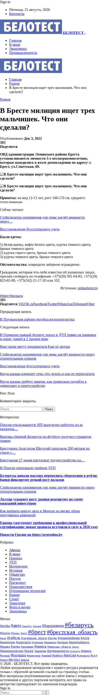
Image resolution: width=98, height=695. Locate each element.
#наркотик (40, 651)
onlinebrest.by (88, 288)
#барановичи (53, 626)
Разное (5, 99)
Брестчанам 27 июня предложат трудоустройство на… (42, 460)
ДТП (13, 562)
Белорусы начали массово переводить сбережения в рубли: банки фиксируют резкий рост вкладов (49, 478)
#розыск (16, 296)
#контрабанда (79, 642)
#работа (57, 655)
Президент (17, 583)
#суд (93, 655)
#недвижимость (58, 651)
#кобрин (62, 642)
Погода (15, 578)
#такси (4, 659)
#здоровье (37, 642)
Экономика (18, 49)
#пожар (5, 655)
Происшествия (20, 587)
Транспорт (17, 603)
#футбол (14, 659)
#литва (15, 646)
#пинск (86, 651)
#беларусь (79, 624)
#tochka (5, 626)
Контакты (16, 14)
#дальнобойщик (69, 638)
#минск (40, 646)
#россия (70, 655)
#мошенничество (11, 651)
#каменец (50, 642)
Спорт (14, 599)
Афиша (14, 550)
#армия (37, 626)
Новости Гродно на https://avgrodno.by (31, 534)
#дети (85, 638)
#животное (7, 642)
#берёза (5, 633)
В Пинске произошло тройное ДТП (28, 468)
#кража (5, 646)
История (15, 570)
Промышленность (23, 53)
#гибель (13, 638)
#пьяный (46, 655)
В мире (14, 44)
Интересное (18, 566)
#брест (5, 296)
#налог (29, 651)
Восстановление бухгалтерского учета (29, 229)
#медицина (27, 646)
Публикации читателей (27, 591)
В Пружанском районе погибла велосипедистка (37, 319)
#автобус (27, 626)
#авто (16, 625)
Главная (15, 40)
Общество (17, 574)
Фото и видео (19, 607)
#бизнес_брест (19, 633)
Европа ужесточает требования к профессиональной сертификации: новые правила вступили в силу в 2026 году (49, 525)
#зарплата (23, 642)
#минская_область (59, 646)
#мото (75, 646)
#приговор (34, 655)
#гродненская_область (34, 638)
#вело (3, 638)
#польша (18, 655)
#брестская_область (72, 632)
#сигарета (83, 655)
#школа (25, 659)
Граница (15, 558)
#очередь (75, 651)
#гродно (52, 638)
